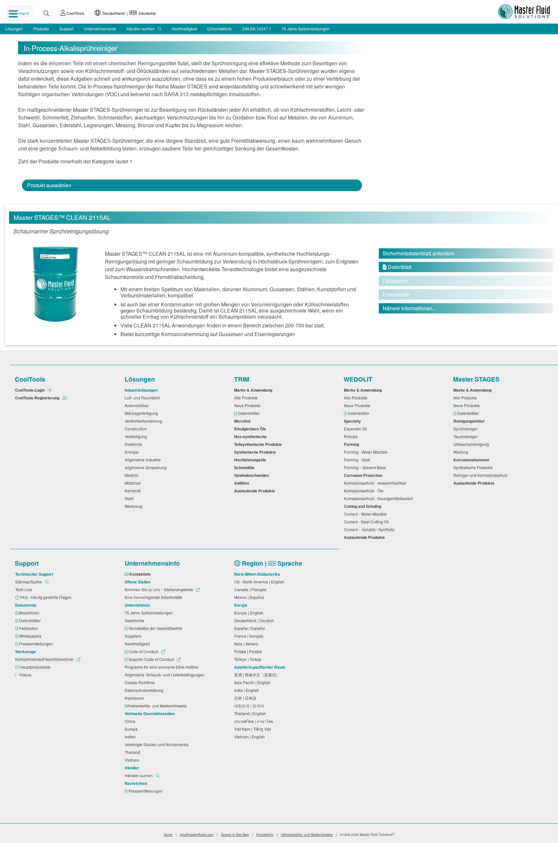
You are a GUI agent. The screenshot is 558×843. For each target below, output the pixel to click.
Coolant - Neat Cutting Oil (367, 521)
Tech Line (24, 589)
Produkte (41, 28)
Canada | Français (251, 589)
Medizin (132, 475)
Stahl (130, 498)
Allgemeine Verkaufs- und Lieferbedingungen (165, 674)
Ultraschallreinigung (472, 444)
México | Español (250, 597)
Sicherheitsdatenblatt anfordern (418, 253)
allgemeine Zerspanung (147, 467)
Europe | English (249, 612)
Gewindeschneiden (252, 475)
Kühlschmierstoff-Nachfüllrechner (45, 659)
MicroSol (243, 421)
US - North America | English (260, 581)
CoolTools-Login (30, 390)
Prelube (352, 436)
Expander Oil (356, 428)
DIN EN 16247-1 (256, 28)
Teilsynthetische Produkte (259, 444)
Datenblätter (249, 413)
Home (168, 834)
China (131, 721)
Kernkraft (133, 490)
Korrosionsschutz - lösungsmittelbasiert (379, 498)
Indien (131, 736)
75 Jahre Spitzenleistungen (306, 28)
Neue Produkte (248, 405)
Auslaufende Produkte (255, 491)
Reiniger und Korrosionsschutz (481, 475)
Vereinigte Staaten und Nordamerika (158, 744)
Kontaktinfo (221, 28)
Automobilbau (138, 405)
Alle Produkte (247, 397)
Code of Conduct (143, 651)
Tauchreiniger (466, 436)
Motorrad (133, 483)
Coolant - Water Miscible (366, 514)
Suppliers (134, 636)
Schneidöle (245, 467)
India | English (247, 690)
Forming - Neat (358, 459)
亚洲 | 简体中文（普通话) (256, 674)
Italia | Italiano (247, 643)
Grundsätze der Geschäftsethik (156, 628)
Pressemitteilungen (36, 643)
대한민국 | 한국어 (250, 705)
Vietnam (133, 760)
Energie (132, 452)
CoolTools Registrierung (37, 398)
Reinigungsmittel (469, 421)
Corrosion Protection (364, 475)
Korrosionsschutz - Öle (365, 490)
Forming (352, 444)
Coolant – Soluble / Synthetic (370, 529)
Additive (242, 483)
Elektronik (134, 444)
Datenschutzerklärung (145, 690)
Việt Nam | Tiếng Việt (253, 729)
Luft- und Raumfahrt (143, 397)
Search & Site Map (235, 834)
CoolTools (75, 13)
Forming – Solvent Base (366, 467)
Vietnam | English (250, 736)
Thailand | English (251, 713)
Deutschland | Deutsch (255, 620)
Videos (25, 674)
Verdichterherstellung (144, 421)
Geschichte (135, 620)
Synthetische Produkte (256, 452)
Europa (132, 729)
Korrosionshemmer (472, 460)
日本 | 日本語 (246, 698)
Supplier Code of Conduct (151, 659)
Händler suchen (141, 28)
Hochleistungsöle (251, 460)
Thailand (133, 752)
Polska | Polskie (249, 651)
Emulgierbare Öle (251, 429)
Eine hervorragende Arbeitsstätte (154, 597)
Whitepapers (30, 636)
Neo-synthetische (251, 436)
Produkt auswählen (49, 185)
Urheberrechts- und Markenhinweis (157, 705)
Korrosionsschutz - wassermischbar (376, 483)
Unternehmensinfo (100, 28)
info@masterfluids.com (196, 834)
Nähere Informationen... (409, 308)
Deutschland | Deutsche (128, 13)
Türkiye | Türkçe (248, 659)
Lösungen (14, 28)
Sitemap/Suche (29, 581)
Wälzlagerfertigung (142, 413)
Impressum (135, 698)
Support (66, 28)
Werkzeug (134, 506)
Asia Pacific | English (253, 682)
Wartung (461, 452)
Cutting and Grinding (363, 506)
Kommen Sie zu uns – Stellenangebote (159, 589)
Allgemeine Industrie (144, 459)
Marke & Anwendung (254, 390)
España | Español (250, 628)
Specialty (353, 421)
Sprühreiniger (466, 428)
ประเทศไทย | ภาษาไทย (254, 721)
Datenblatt (397, 267)
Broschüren (29, 612)
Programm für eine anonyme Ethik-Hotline (162, 667)
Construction (137, 428)
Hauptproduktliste (36, 667)
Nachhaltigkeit (184, 28)
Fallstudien (29, 628)
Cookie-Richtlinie (141, 682)
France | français (249, 636)
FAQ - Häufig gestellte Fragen (46, 597)
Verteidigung (137, 436)
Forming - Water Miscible (366, 452)
